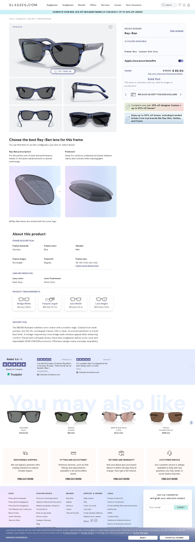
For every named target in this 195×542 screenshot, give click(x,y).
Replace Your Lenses (92, 516)
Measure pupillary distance (47, 506)
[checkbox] (180, 61)
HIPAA (109, 513)
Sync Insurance (133, 5)
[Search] (163, 5)
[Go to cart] (188, 5)
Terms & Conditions (115, 502)
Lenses (117, 5)
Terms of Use (87, 533)
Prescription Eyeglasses (18, 502)
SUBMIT (181, 507)
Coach (69, 509)
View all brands (72, 513)
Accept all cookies (174, 538)
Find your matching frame (47, 498)
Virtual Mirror (42, 509)
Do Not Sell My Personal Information (122, 506)
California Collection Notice (118, 520)
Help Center (89, 498)
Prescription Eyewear (17, 498)
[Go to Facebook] (91, 521)
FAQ (85, 502)
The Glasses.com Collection (20, 509)
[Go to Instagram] (95, 521)
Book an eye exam (43, 513)
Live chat (87, 509)
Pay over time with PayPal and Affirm (165, 74)
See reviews (176, 31)
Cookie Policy (113, 516)
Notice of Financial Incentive (119, 524)
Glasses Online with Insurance (48, 502)
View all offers (14, 520)
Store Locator (42, 516)
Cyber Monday (15, 516)
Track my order (90, 506)
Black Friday (14, 513)
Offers (93, 5)
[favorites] (180, 5)
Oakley (69, 502)
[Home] (23, 5)
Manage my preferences (17, 537)
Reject (143, 538)
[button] (63, 71)
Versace (69, 506)
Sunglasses (68, 5)
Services (105, 5)
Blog (38, 524)
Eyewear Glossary (43, 520)
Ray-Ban (69, 498)
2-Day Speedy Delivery (93, 513)
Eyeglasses (52, 5)
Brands (81, 5)
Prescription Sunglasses (19, 506)
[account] (184, 5)
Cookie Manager (140, 533)
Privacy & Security (115, 498)
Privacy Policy (70, 533)
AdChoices (111, 509)
